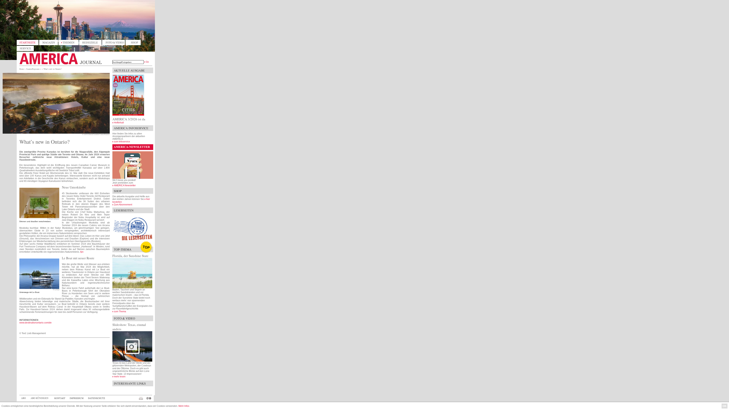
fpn (82, 252)
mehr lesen (119, 376)
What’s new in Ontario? (52, 69)
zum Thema (120, 311)
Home (21, 69)
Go (147, 62)
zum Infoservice (122, 141)
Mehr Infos (183, 406)
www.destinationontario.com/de (35, 322)
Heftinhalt (119, 122)
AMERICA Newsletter (125, 185)
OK (725, 406)
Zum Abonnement (123, 204)
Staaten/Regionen (32, 69)
